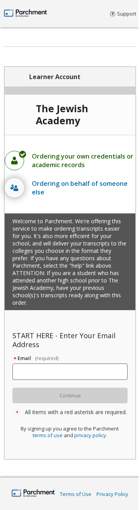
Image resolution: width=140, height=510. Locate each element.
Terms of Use (75, 494)
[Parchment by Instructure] (33, 493)
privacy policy (90, 435)
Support (126, 13)
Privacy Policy (112, 494)
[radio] (70, 160)
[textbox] (73, 371)
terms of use (48, 435)
